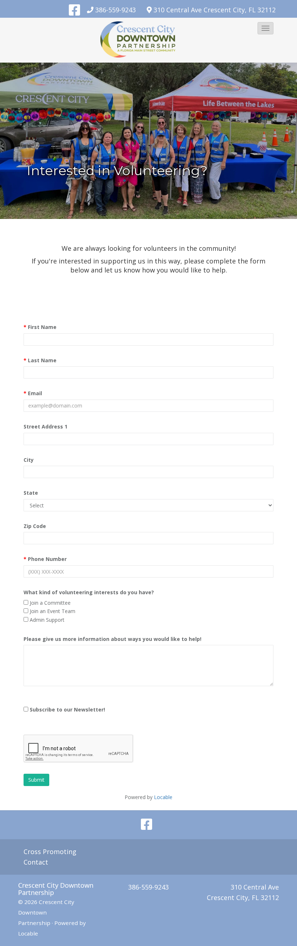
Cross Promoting (50, 851)
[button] (265, 28)
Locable (28, 933)
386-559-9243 (115, 9)
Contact (36, 862)
